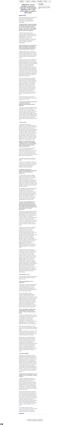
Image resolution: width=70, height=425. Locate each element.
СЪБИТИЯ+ (28, 1)
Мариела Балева (22, 15)
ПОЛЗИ (45, 1)
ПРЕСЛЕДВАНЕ (40, 1)
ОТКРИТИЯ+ (34, 1)
